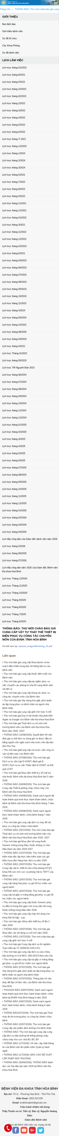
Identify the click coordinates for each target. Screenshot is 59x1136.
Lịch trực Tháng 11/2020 (14, 585)
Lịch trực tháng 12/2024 (14, 417)
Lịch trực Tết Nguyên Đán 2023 (18, 367)
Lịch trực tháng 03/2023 (14, 260)
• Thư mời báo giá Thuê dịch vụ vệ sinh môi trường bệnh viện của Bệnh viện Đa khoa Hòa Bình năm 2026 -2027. (25, 727)
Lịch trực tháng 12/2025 (14, 503)
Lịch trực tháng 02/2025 (14, 431)
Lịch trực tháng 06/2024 (14, 374)
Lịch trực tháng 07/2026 (14, 560)
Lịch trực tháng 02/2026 (14, 517)
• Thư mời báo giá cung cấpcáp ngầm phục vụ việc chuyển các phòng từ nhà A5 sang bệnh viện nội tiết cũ (27, 685)
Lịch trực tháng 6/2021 (13, 253)
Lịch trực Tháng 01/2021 (14, 353)
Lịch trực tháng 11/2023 (14, 303)
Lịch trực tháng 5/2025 (13, 453)
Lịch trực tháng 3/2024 (13, 167)
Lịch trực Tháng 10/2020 (14, 592)
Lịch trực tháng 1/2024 (13, 153)
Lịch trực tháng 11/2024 (14, 410)
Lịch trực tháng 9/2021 (13, 81)
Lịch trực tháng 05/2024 (14, 317)
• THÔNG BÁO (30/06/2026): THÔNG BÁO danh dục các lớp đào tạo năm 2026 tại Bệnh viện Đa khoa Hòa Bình (27, 1066)
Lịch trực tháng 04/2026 (14, 531)
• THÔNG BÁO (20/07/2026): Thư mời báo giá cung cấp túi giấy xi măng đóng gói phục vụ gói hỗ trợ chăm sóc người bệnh (27, 894)
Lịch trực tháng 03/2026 (14, 524)
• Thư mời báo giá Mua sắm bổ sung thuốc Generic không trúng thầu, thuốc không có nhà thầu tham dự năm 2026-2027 (26, 845)
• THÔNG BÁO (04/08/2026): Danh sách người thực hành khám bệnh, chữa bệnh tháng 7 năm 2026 (26, 815)
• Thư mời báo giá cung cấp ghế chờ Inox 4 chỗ (26, 711)
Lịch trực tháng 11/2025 (14, 496)
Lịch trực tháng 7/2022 (13, 181)
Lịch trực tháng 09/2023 (14, 289)
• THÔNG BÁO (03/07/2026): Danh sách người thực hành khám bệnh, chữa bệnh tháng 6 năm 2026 (26, 1005)
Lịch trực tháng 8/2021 (13, 74)
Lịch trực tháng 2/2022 (13, 103)
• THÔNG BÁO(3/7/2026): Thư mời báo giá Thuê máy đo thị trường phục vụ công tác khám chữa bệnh (27, 1016)
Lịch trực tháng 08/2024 (14, 389)
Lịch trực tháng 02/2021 (14, 96)
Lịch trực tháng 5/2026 (13, 546)
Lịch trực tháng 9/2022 (13, 196)
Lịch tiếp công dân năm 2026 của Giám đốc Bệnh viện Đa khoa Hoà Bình (30, 569)
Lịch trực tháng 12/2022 (14, 239)
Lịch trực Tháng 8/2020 (14, 607)
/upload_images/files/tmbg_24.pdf (35, 646)
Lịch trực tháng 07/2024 (14, 381)
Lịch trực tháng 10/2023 (14, 296)
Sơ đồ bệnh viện (10, 52)
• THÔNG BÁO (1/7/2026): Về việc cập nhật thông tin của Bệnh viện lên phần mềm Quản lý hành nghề (28, 1047)
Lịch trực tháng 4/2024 (13, 310)
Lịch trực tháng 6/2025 (13, 460)
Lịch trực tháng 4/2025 (13, 446)
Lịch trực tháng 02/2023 (14, 246)
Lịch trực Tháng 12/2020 (14, 578)
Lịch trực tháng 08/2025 (14, 474)
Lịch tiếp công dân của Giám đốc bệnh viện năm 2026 (29, 539)
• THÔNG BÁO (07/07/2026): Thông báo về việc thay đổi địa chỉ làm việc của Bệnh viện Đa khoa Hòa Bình (27, 982)
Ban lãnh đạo (9, 24)
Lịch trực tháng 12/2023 (14, 146)
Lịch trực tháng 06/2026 (14, 553)
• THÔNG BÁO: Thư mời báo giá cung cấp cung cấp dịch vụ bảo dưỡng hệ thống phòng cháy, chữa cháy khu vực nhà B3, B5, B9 (27, 1035)
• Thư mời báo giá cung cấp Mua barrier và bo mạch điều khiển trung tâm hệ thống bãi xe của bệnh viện (26, 666)
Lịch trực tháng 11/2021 (14, 203)
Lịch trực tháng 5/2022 (13, 124)
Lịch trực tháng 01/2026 (14, 510)
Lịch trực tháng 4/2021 (13, 346)
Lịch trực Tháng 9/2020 (14, 600)
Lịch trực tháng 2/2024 (13, 160)
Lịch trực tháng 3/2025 (13, 439)
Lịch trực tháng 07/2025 (14, 467)
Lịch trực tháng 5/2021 (13, 174)
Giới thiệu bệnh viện (12, 31)
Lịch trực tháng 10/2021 (14, 89)
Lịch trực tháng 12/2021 (14, 210)
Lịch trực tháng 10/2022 (14, 324)
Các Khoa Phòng (11, 45)
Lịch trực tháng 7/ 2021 (14, 139)
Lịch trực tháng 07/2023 (14, 274)
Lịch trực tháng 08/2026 (14, 331)
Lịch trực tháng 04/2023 (14, 339)
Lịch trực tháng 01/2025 (14, 424)
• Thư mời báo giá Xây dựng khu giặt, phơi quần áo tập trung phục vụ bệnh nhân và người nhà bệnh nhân (27, 704)
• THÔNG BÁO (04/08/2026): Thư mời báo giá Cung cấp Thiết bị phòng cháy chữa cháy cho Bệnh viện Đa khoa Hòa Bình (26, 788)
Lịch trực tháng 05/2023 (14, 360)
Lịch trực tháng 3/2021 (13, 224)
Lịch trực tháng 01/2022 (14, 217)
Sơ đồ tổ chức (9, 38)
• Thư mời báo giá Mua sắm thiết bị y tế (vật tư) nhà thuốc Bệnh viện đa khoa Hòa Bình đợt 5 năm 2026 (27, 776)
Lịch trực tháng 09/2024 (14, 396)
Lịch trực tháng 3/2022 (13, 110)
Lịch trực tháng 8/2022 (13, 189)
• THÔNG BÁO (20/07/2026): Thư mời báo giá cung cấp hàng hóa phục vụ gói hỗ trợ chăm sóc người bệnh (27, 883)
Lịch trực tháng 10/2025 (14, 489)
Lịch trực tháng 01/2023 (14, 67)
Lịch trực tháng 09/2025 (14, 481)
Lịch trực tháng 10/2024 (14, 403)
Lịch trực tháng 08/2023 (14, 281)
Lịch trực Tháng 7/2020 (14, 614)
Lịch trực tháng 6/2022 (13, 131)
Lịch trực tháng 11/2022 (14, 231)
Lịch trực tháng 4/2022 (13, 117)
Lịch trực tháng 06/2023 (14, 267)
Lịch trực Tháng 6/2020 (14, 621)
